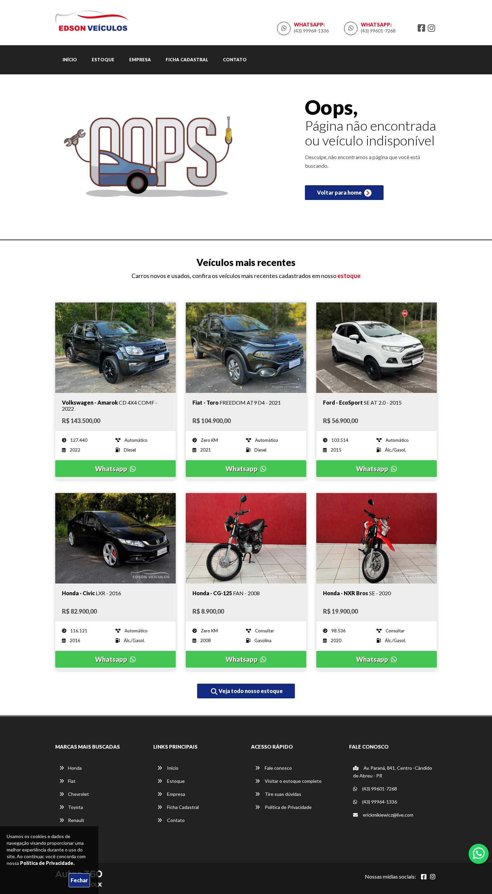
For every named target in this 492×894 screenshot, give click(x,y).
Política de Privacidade (288, 807)
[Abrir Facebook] (423, 876)
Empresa (140, 59)
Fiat (72, 781)
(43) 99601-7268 (378, 30)
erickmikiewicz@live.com (387, 815)
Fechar (79, 880)
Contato (235, 59)
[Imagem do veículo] (115, 347)
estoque (348, 275)
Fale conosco (278, 768)
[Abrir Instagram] (432, 876)
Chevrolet (78, 794)
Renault (76, 820)
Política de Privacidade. (47, 863)
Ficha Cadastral (187, 59)
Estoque (103, 59)
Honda (75, 768)
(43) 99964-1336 (311, 30)
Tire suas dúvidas (282, 794)
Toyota (75, 807)
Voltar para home (340, 192)
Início (70, 59)
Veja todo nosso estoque (250, 691)
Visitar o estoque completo (293, 781)
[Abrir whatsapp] (479, 853)
